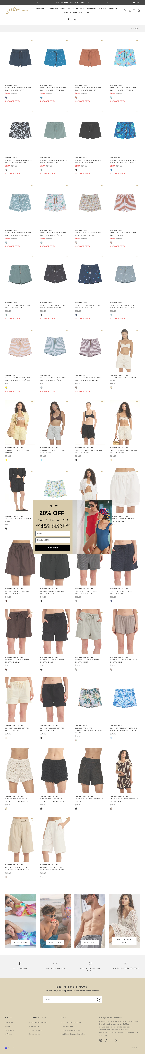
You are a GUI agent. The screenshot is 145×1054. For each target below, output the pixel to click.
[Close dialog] (109, 502)
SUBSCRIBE (53, 547)
